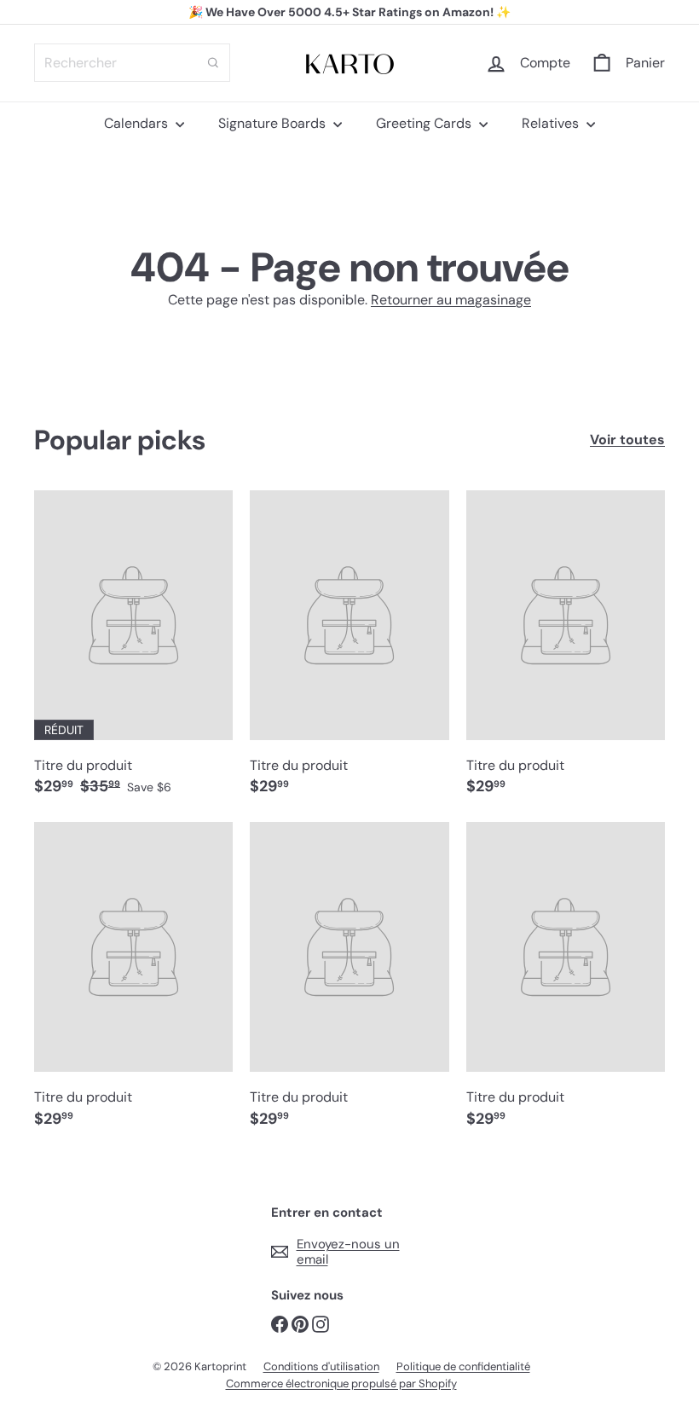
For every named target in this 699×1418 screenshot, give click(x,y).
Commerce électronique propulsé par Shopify (341, 1383)
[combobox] (132, 62)
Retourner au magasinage (451, 300)
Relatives (552, 123)
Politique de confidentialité (463, 1366)
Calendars (137, 123)
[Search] (213, 62)
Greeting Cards (425, 123)
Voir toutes (627, 439)
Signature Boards (273, 123)
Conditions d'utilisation (321, 1366)
